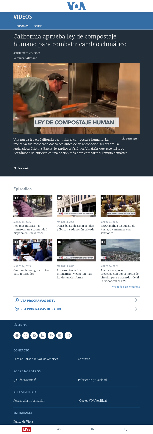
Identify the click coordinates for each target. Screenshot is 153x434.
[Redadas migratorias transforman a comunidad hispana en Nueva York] (32, 206)
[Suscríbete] (59, 335)
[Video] (92, 429)
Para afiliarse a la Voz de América (35, 359)
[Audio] (59, 429)
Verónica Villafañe (25, 58)
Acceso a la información (29, 400)
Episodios (22, 26)
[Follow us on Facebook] (17, 335)
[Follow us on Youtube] (34, 335)
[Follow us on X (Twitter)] (25, 335)
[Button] (21, 169)
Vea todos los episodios (126, 287)
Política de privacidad (92, 380)
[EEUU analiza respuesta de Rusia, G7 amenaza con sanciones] (120, 206)
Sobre (38, 26)
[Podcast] (51, 335)
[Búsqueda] (125, 429)
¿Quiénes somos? (24, 380)
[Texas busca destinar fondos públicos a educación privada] (76, 206)
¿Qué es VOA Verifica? (92, 400)
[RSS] (42, 335)
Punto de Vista (23, 421)
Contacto (84, 359)
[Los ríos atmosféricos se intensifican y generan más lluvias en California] (76, 250)
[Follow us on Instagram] (68, 335)
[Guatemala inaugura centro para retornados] (32, 250)
